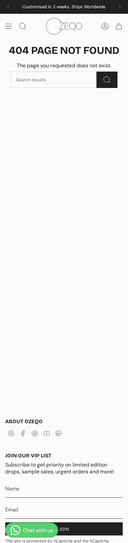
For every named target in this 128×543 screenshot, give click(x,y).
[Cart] (119, 26)
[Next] (120, 7)
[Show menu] (8, 26)
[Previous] (8, 7)
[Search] (106, 80)
